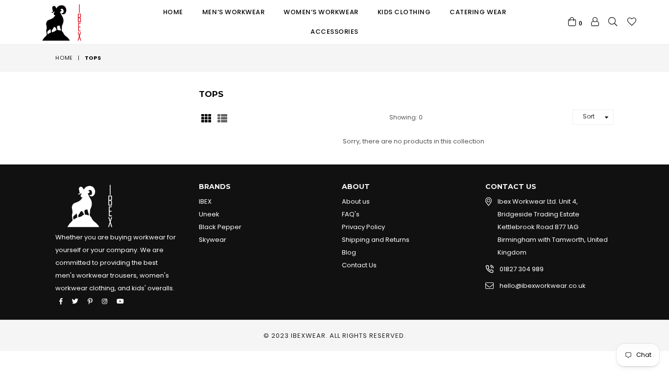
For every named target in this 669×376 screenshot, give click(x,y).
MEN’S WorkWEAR (233, 12)
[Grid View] (206, 117)
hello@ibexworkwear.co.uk (543, 285)
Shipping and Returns (375, 239)
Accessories (334, 31)
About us (356, 201)
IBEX (205, 201)
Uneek (209, 214)
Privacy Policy (363, 227)
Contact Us (359, 265)
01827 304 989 (522, 269)
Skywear (212, 239)
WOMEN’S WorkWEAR (321, 12)
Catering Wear (478, 12)
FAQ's (350, 214)
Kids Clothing (404, 12)
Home (173, 12)
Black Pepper (220, 227)
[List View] (222, 117)
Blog (349, 252)
